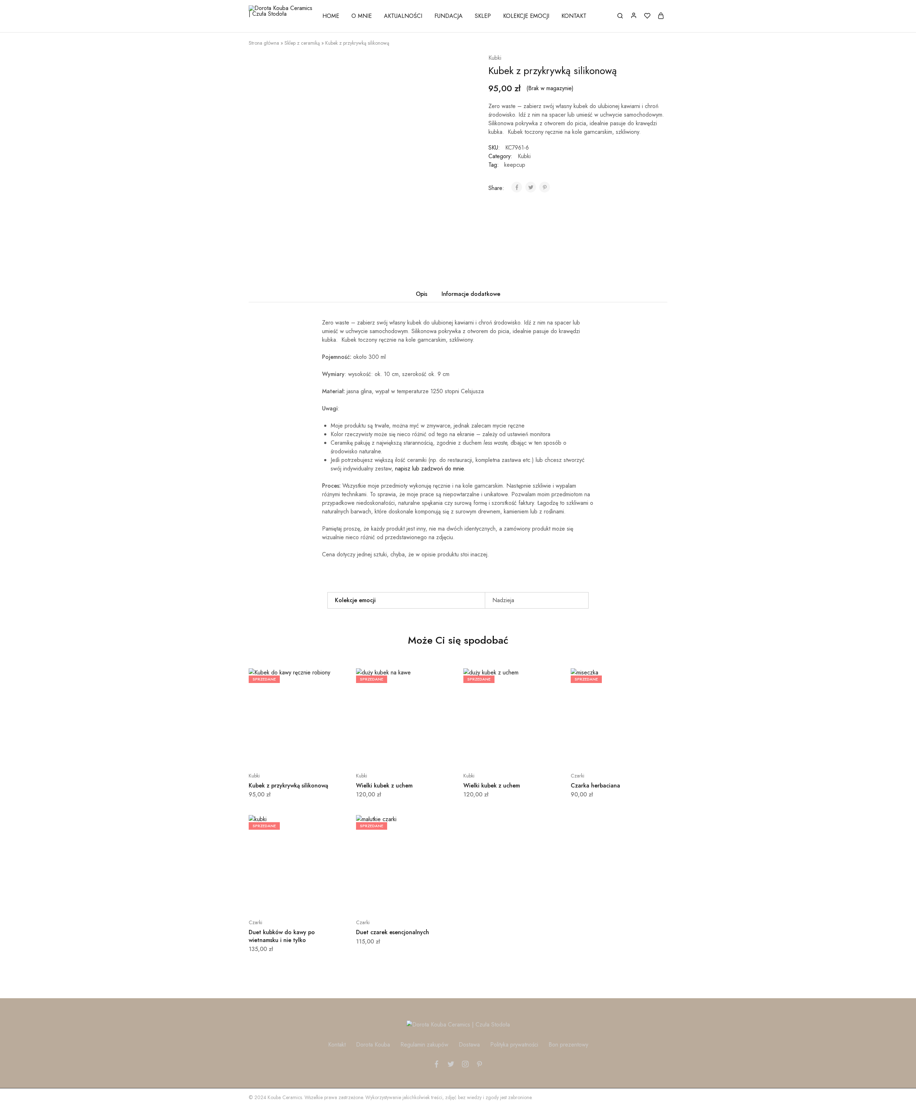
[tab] (421, 294)
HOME (330, 16)
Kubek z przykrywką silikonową (288, 785)
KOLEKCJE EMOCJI (526, 16)
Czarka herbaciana (595, 785)
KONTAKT (573, 16)
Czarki (577, 775)
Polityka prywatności (514, 1044)
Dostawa (469, 1044)
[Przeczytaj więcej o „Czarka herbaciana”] (601, 754)
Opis (421, 294)
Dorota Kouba (373, 1044)
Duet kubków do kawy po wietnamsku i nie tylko (282, 936)
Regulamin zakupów (424, 1044)
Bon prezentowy (568, 1044)
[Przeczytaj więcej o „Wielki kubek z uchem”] (386, 754)
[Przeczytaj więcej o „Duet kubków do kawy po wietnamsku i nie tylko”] (279, 901)
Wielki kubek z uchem (384, 785)
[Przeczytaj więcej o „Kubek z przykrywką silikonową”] (279, 754)
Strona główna (264, 43)
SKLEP (483, 16)
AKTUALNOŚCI (403, 16)
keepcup (514, 165)
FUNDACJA (448, 16)
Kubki (494, 58)
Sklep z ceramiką (302, 43)
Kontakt (337, 1044)
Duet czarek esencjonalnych (392, 932)
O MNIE (361, 16)
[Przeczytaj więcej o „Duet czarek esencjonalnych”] (386, 901)
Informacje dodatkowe (471, 294)
